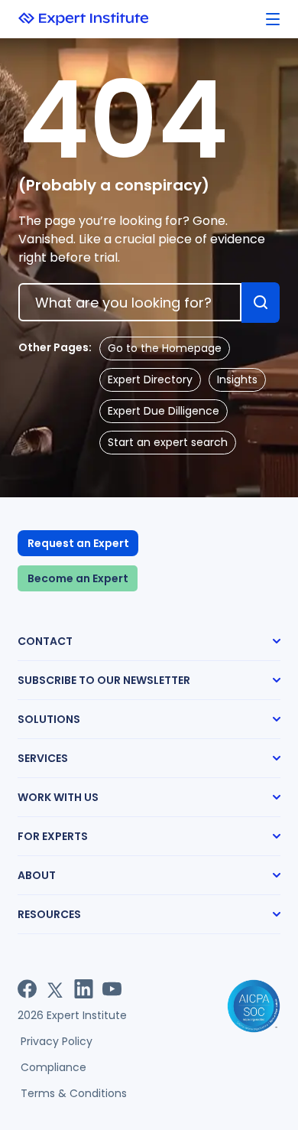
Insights (237, 379)
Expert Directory (150, 379)
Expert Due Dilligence (163, 410)
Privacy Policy (56, 1041)
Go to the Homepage (165, 348)
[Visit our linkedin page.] (83, 988)
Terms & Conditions (74, 1093)
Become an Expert (78, 578)
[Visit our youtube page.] (111, 988)
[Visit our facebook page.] (27, 988)
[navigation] (272, 19)
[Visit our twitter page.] (55, 988)
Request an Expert (78, 543)
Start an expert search (168, 442)
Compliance (53, 1067)
